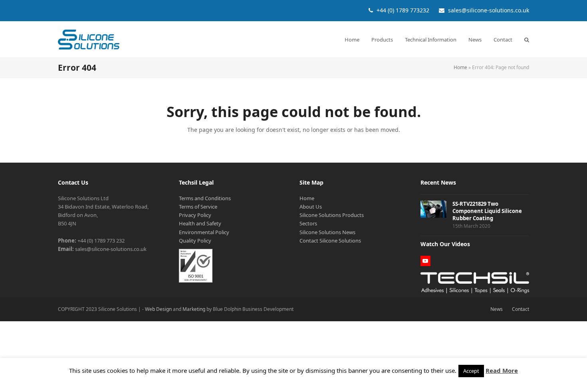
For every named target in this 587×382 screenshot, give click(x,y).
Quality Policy (195, 240)
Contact (520, 309)
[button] (526, 40)
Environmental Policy (204, 232)
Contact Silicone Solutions (330, 240)
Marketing (193, 309)
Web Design (158, 309)
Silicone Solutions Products (331, 215)
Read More (502, 370)
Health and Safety (200, 223)
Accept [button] (471, 370)
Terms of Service (198, 206)
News (496, 309)
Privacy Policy (195, 215)
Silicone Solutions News (327, 232)
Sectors (308, 223)
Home (460, 67)
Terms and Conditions (205, 198)
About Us (310, 206)
